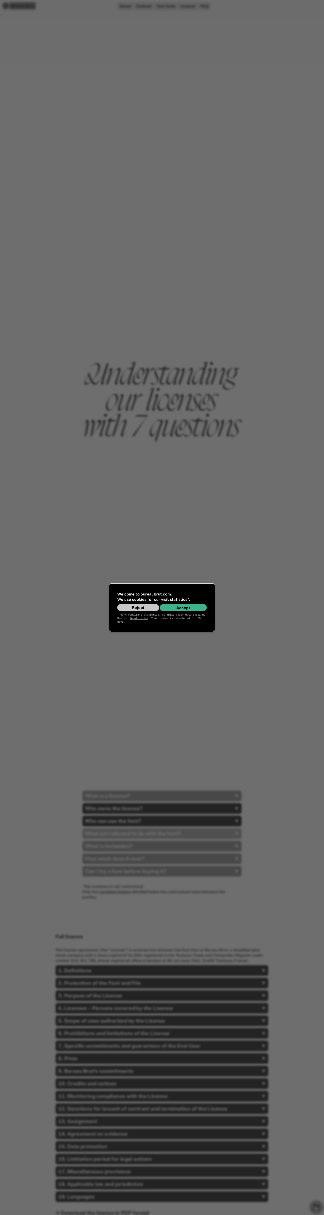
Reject (138, 607)
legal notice (139, 618)
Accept (183, 607)
